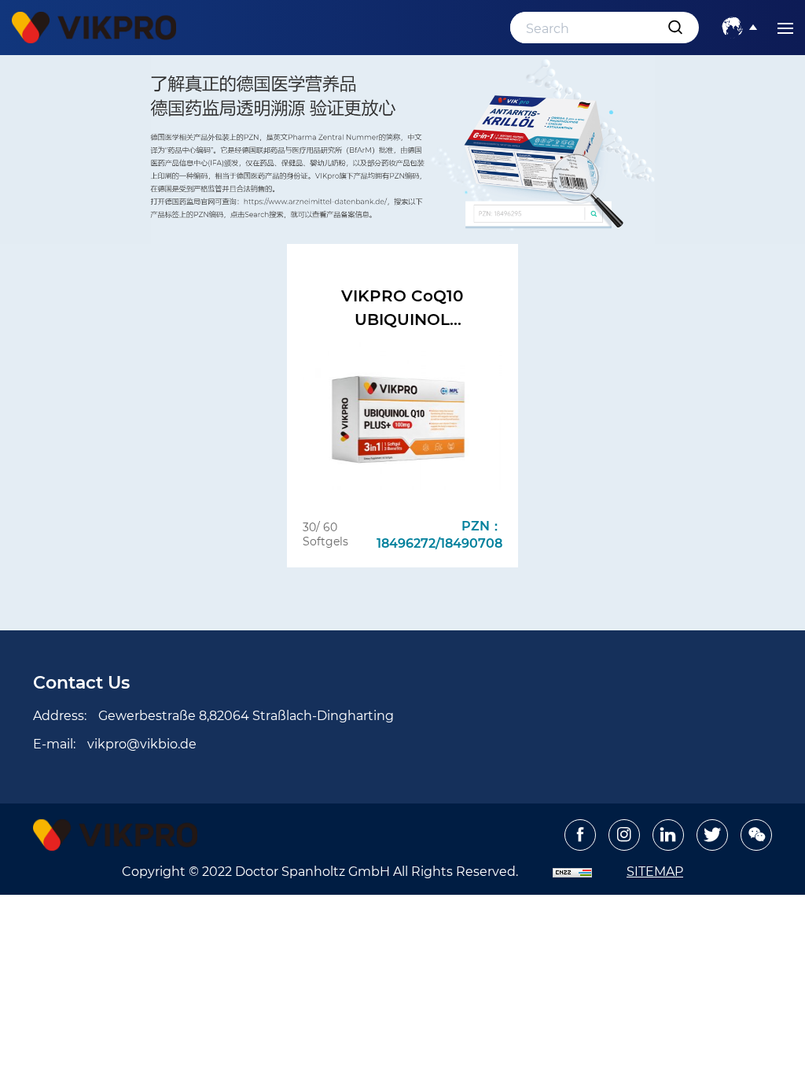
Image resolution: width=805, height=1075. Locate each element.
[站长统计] (572, 871)
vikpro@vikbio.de (142, 743)
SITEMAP (655, 871)
